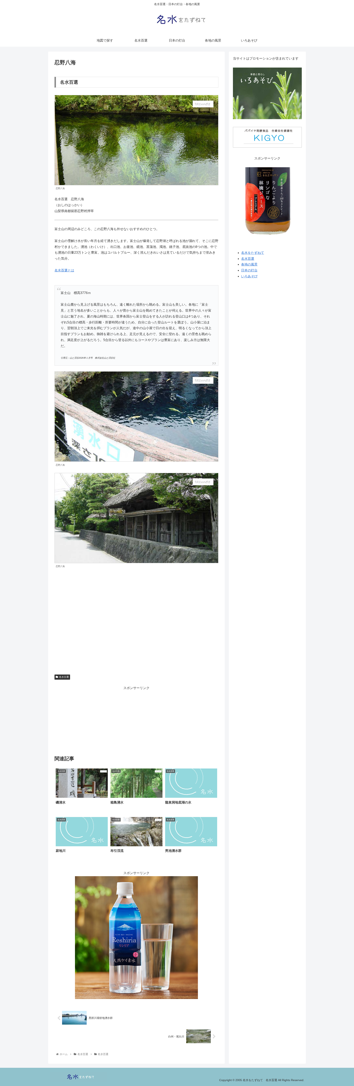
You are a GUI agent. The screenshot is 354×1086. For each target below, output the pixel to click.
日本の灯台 (249, 270)
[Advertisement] (136, 719)
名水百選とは (64, 270)
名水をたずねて (252, 252)
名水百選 (64, 677)
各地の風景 (249, 264)
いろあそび (249, 276)
